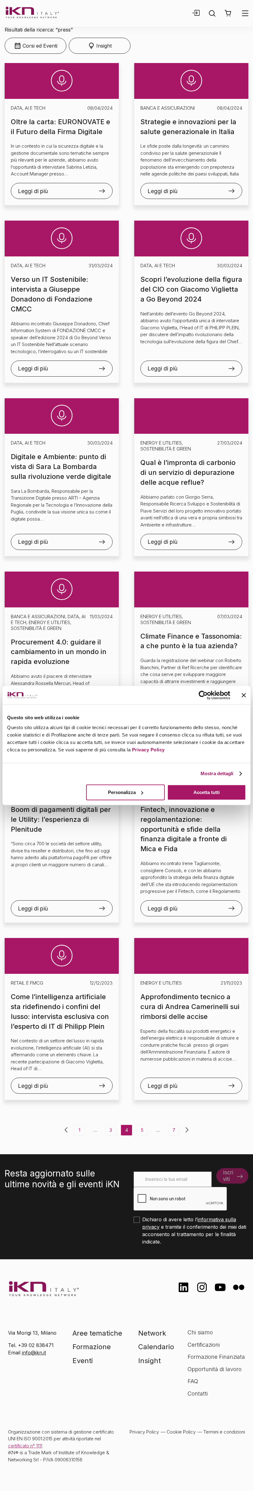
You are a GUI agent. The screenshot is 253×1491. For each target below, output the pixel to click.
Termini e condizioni (224, 1432)
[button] (227, 13)
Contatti (198, 1393)
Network (152, 1333)
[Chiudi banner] (244, 695)
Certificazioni (204, 1344)
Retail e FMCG (27, 983)
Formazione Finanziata (216, 1357)
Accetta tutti (206, 792)
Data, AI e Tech (28, 108)
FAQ (193, 1381)
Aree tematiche (97, 1333)
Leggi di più (33, 191)
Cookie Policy (181, 1432)
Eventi (83, 1361)
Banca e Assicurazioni (167, 108)
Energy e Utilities (161, 443)
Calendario (156, 1347)
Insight (149, 1361)
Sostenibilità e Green (165, 449)
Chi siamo (200, 1332)
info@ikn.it (34, 1353)
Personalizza (122, 792)
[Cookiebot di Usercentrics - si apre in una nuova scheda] (203, 695)
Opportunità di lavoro (215, 1369)
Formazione (92, 1347)
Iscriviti (228, 1175)
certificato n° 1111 (25, 1446)
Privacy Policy (148, 749)
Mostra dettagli (217, 773)
